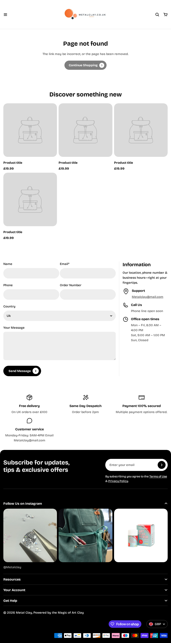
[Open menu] (5, 14)
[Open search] (157, 14)
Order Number (70, 285)
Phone (8, 285)
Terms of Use (158, 476)
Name (7, 264)
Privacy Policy (118, 481)
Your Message (14, 328)
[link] (85, 65)
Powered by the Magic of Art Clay (58, 612)
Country (9, 306)
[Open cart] (165, 14)
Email (64, 264)
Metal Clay (24, 612)
